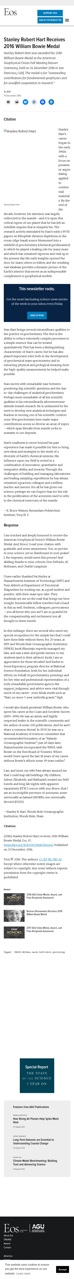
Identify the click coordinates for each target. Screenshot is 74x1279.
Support (50, 13)
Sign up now (37, 315)
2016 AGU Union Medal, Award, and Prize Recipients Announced (44, 896)
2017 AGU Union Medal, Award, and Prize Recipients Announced (44, 929)
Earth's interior (45, 952)
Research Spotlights (20, 1115)
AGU (9, 91)
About (8, 1235)
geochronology (59, 952)
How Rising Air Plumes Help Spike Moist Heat (36, 1120)
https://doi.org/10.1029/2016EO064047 (28, 845)
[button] (37, 303)
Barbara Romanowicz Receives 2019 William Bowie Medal (44, 913)
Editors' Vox (17, 1157)
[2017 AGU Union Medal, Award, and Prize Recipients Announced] (14, 933)
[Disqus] (37, 1007)
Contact (7, 1247)
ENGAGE (8, 1239)
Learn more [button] (23, 1273)
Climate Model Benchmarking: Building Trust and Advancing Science (35, 1162)
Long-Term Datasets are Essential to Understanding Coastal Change (33, 1141)
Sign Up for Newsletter (50, 20)
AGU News (26, 952)
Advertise (8, 1256)
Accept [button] (63, 1269)
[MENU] (67, 20)
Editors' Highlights (19, 1136)
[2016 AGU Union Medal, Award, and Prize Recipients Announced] (14, 900)
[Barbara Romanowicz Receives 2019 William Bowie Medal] (14, 916)
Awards (7, 1243)
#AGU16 (17, 952)
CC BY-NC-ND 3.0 (50, 859)
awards (35, 952)
